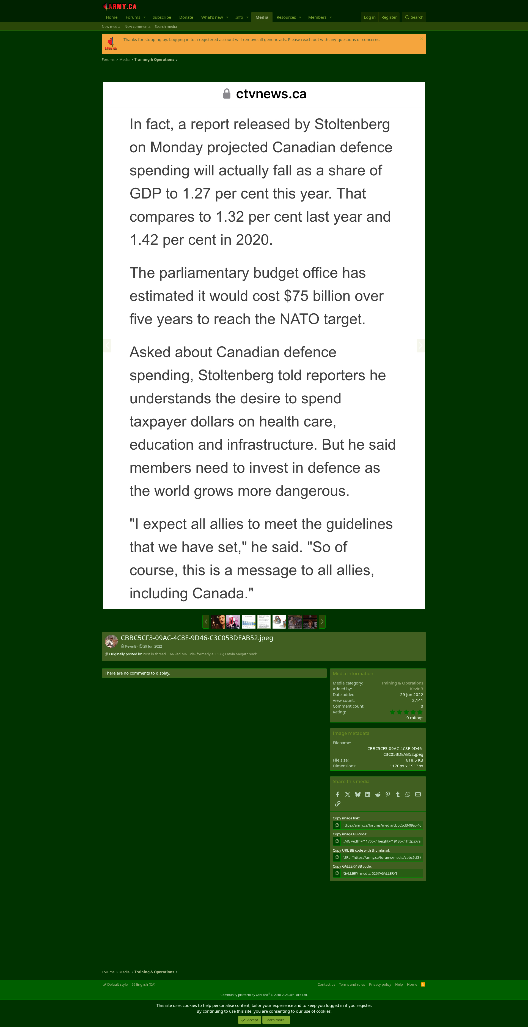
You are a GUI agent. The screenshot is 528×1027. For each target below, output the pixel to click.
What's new (212, 17)
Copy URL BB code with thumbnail (361, 850)
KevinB (130, 646)
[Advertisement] (166, 72)
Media (261, 17)
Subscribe (162, 17)
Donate (186, 17)
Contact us (326, 984)
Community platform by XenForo (264, 995)
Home (111, 17)
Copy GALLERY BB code (352, 866)
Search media (166, 26)
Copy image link (346, 818)
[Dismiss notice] (421, 39)
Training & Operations (402, 683)
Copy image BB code (349, 834)
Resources (286, 17)
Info (239, 17)
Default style (117, 984)
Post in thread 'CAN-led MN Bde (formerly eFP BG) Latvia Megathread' (200, 653)
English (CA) (145, 984)
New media (111, 26)
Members (317, 17)
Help (399, 984)
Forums (133, 17)
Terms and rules (352, 984)
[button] (144, 17)
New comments (137, 26)
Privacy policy (380, 984)
